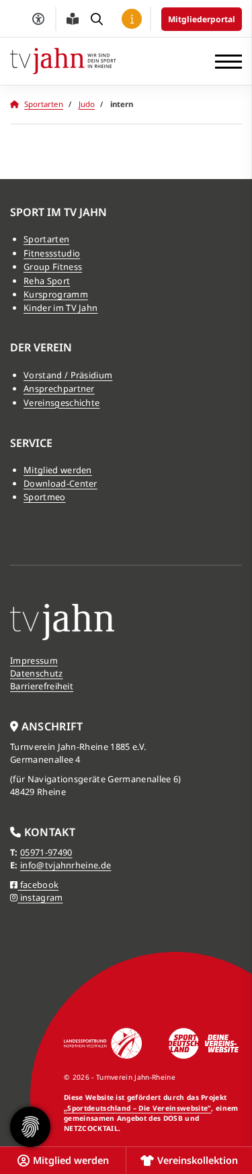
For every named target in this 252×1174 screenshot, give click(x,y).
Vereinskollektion (197, 1160)
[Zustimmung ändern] (30, 1127)
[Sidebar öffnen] (132, 19)
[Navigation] (223, 62)
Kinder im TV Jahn (60, 308)
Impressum (34, 660)
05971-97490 (46, 852)
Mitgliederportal (201, 19)
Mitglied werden (58, 470)
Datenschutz (36, 673)
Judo (87, 104)
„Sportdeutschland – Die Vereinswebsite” (137, 1108)
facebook (37, 884)
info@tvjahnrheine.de (65, 865)
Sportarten (43, 104)
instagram (39, 897)
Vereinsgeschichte (61, 402)
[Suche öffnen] (97, 19)
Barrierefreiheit (41, 686)
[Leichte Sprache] (73, 19)
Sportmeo (45, 497)
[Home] (63, 61)
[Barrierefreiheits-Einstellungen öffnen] (38, 19)
